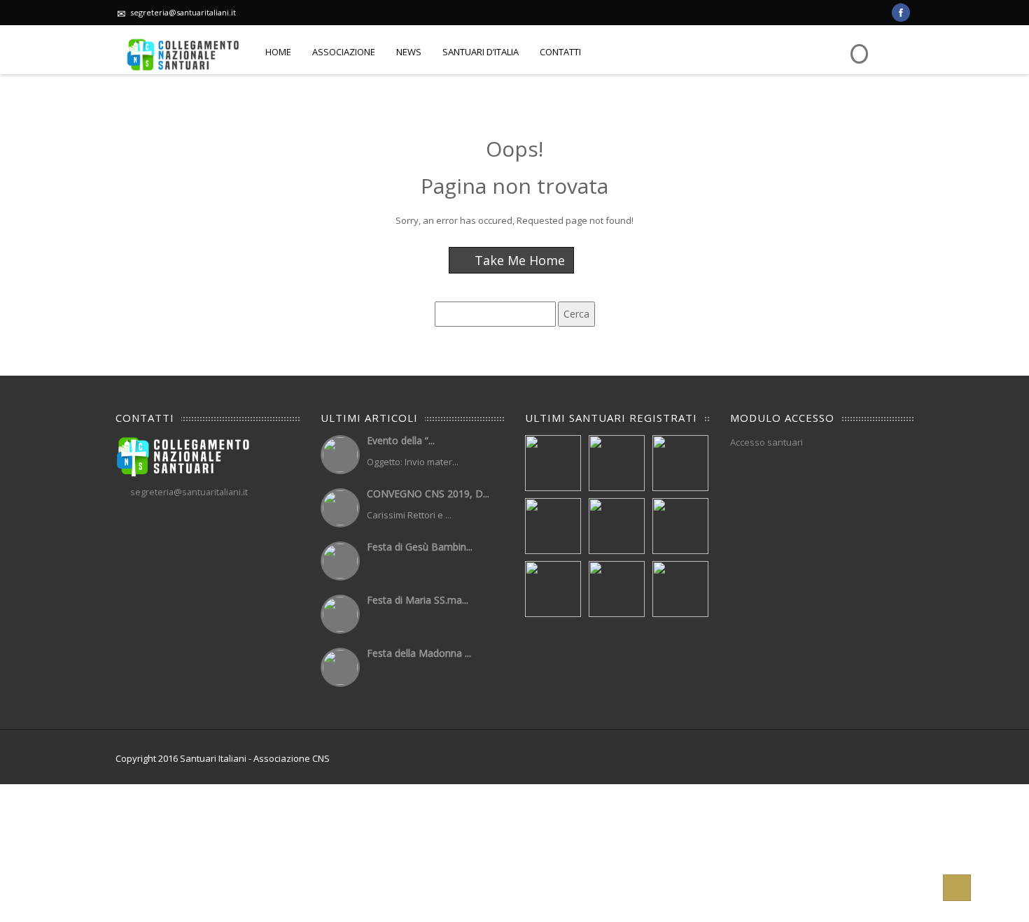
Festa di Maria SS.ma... (417, 600)
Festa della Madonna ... (419, 653)
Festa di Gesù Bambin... (419, 546)
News (408, 51)
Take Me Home (518, 260)
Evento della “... (401, 440)
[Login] (857, 43)
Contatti (560, 51)
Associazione (343, 51)
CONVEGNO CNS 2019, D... (428, 493)
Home (278, 51)
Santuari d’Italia (480, 51)
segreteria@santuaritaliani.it (183, 12)
